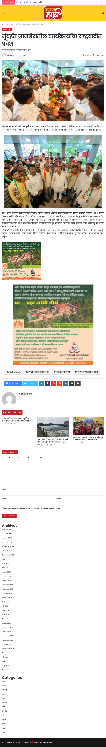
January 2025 (7, 580)
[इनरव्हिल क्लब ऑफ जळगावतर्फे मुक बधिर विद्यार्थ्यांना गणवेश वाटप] (88, 426)
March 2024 (6, 623)
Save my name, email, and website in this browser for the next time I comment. (32, 508)
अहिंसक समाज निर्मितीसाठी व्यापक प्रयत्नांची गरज (30, 2)
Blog (3, 681)
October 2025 (7, 550)
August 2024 (6, 601)
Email (4, 498)
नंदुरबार (4, 719)
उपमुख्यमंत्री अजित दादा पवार (38, 372)
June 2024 (5, 610)
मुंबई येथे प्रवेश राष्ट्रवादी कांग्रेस (87, 372)
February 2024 (7, 627)
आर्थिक (4, 685)
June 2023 (5, 661)
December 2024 (8, 584)
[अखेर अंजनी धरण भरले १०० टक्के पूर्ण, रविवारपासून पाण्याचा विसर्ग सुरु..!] (53, 427)
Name (4, 489)
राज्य (3, 732)
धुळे (3, 715)
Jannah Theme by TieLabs (42, 742)
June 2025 (5, 559)
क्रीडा (3, 698)
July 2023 (5, 657)
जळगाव (12, 24)
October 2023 (7, 644)
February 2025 (7, 576)
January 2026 (7, 538)
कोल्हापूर (4, 689)
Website (58, 498)
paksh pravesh (14, 372)
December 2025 (8, 542)
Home (5, 24)
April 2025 (5, 567)
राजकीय (4, 728)
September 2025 (8, 555)
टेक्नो (3, 706)
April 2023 (5, 669)
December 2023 (7, 635)
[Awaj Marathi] (53, 12)
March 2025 (6, 572)
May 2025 (5, 563)
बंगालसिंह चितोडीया (62, 372)
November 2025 (8, 546)
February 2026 (7, 533)
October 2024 (7, 593)
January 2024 (7, 631)
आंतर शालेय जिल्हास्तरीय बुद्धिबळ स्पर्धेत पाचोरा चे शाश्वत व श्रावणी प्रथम (17, 419)
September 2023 (8, 648)
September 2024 (8, 597)
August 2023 (6, 652)
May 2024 (5, 614)
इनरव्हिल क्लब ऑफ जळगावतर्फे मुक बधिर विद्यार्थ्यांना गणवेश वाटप (88, 438)
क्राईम (3, 694)
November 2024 (8, 589)
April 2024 (5, 618)
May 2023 (5, 665)
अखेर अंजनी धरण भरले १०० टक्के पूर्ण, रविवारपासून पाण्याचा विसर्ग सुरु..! (52, 440)
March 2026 (6, 529)
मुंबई (10, 30)
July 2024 (5, 606)
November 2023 (8, 640)
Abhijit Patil (10, 55)
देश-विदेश (5, 711)
